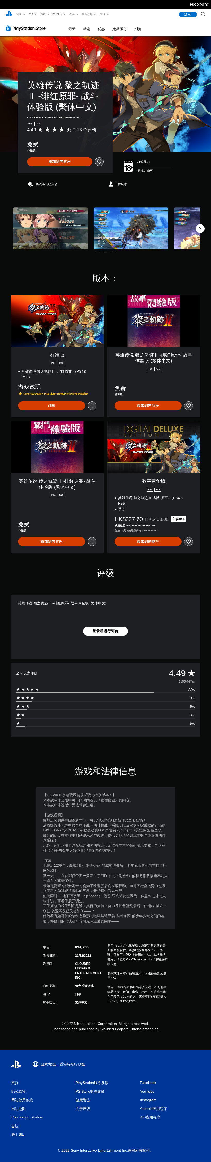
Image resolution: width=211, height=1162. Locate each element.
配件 (72, 14)
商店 (19, 14)
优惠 (101, 29)
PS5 (31, 14)
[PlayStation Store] (26, 28)
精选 (86, 29)
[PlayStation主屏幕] (9, 14)
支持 (102, 14)
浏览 (138, 29)
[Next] (200, 228)
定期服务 (119, 29)
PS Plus (57, 14)
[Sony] (199, 8)
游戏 (43, 14)
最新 (72, 29)
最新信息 (87, 14)
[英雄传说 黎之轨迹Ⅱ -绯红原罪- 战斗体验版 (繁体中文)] (50, 228)
